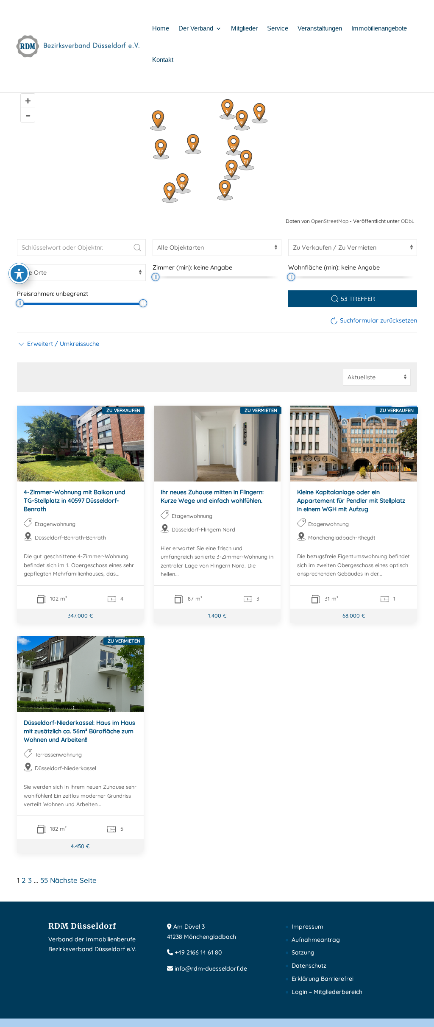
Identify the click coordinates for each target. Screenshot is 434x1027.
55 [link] (44, 880)
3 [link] (30, 880)
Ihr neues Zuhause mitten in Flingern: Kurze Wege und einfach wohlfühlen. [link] (212, 496)
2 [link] (24, 880)
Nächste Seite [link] (73, 880)
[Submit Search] (137, 247)
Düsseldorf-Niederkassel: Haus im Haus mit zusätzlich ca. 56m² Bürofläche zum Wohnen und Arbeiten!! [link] (79, 731)
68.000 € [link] (353, 615)
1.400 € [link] (217, 615)
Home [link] (160, 28)
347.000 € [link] (80, 615)
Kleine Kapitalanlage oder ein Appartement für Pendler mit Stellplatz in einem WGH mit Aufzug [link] (351, 500)
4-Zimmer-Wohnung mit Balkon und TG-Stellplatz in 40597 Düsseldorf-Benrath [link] (74, 500)
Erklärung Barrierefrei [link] (322, 978)
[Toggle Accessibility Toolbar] (19, 273)
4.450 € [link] (80, 846)
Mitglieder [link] (244, 28)
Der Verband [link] (195, 28)
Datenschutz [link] (309, 965)
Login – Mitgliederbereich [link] (327, 992)
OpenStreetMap (329, 221)
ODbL (408, 221)
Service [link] (277, 28)
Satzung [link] (303, 952)
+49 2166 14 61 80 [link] (198, 952)
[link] (78, 46)
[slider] (155, 277)
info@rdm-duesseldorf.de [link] (211, 968)
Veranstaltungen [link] (320, 28)
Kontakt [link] (162, 60)
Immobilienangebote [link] (379, 28)
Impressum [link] (307, 926)
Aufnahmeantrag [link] (316, 940)
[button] (58, 344)
